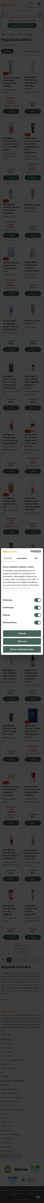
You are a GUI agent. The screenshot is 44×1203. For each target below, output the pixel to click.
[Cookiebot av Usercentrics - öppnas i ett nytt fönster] (31, 551)
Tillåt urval (22, 641)
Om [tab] (36, 558)
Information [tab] (22, 558)
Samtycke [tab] (8, 558)
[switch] (37, 607)
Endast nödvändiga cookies (22, 649)
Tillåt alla (22, 633)
